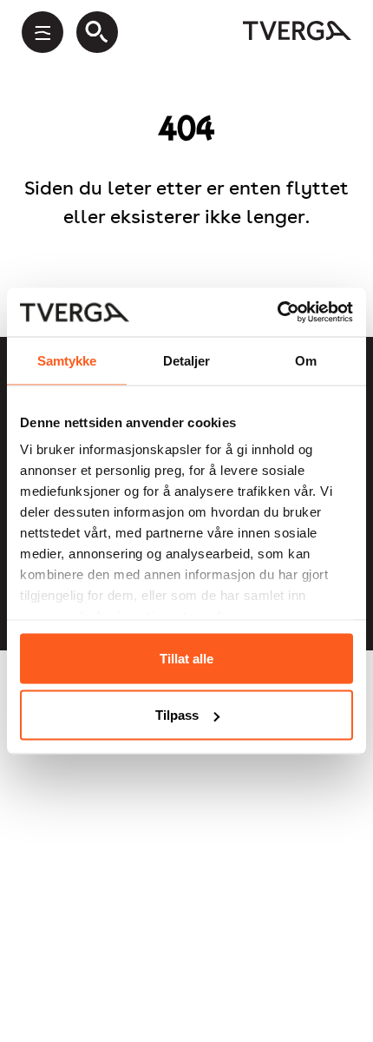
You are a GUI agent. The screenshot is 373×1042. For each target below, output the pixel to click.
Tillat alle (186, 657)
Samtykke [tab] (67, 360)
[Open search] (97, 32)
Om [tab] (306, 360)
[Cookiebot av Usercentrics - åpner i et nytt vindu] (277, 312)
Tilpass (177, 715)
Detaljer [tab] (187, 360)
